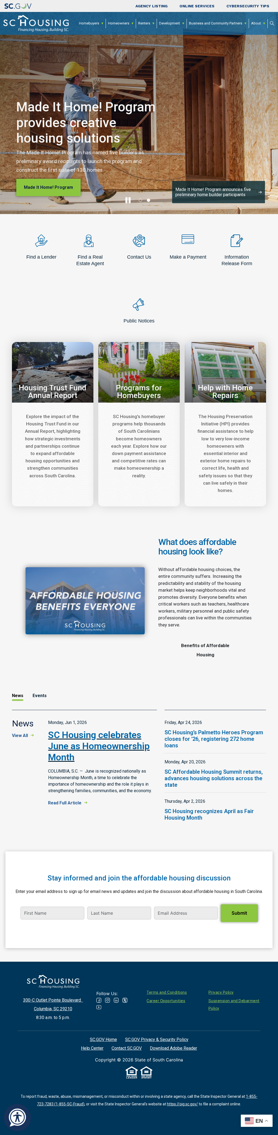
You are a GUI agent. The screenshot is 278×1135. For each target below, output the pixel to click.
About (256, 23)
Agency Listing (151, 6)
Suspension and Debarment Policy (234, 1005)
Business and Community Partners (215, 23)
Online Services (196, 6)
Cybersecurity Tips (247, 6)
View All (20, 735)
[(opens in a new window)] (17, 6)
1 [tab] (140, 200)
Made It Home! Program (48, 187)
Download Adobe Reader (173, 1048)
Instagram (107, 1000)
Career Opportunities (166, 1001)
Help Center (92, 1048)
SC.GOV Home (103, 1039)
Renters (144, 23)
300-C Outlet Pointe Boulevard (53, 1000)
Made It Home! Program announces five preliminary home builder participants (213, 192)
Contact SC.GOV (127, 1048)
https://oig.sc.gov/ (182, 1104)
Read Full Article (64, 802)
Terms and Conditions (167, 992)
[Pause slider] (128, 200)
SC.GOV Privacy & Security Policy (156, 1039)
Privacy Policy (221, 992)
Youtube (98, 1007)
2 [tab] (148, 200)
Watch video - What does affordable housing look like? (85, 600)
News (17, 695)
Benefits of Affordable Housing (205, 650)
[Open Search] (272, 23)
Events (40, 695)
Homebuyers (89, 23)
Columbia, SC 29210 (53, 1008)
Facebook (98, 1000)
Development (169, 23)
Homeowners (118, 23)
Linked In (116, 1000)
